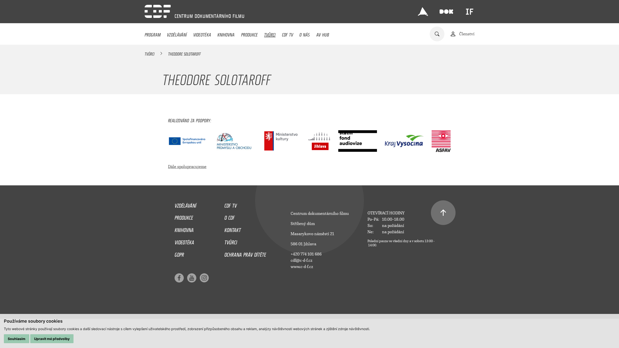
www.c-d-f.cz (302, 266)
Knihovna (226, 33)
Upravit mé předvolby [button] (52, 339)
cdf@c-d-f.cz (301, 260)
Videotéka (202, 33)
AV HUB (322, 33)
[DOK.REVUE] (446, 11)
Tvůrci (269, 33)
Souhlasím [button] (16, 339)
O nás (304, 33)
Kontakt (232, 229)
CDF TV (287, 33)
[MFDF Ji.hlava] (423, 12)
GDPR (179, 253)
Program (153, 33)
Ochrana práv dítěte (245, 253)
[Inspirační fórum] (469, 11)
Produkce (249, 33)
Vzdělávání (177, 33)
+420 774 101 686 (306, 254)
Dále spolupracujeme (187, 166)
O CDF (229, 216)
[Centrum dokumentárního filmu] (158, 11)
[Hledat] (437, 34)
